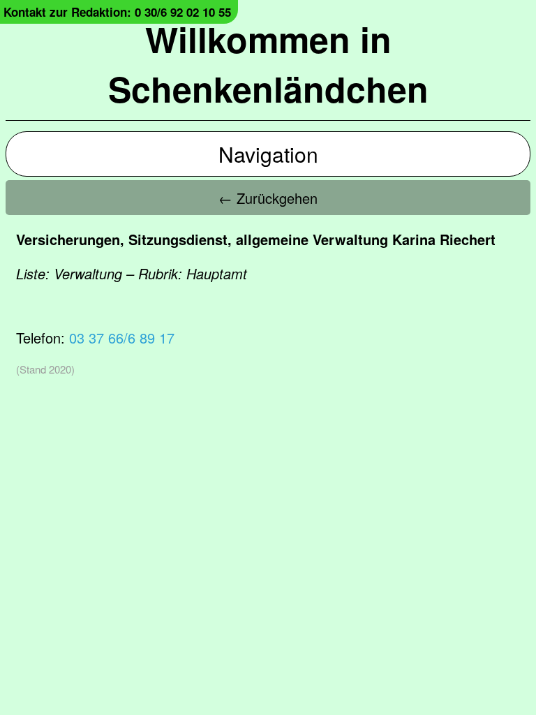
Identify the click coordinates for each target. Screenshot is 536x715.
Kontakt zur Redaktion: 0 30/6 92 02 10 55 (117, 11)
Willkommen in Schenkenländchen (268, 63)
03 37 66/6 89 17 (121, 337)
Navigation (268, 154)
